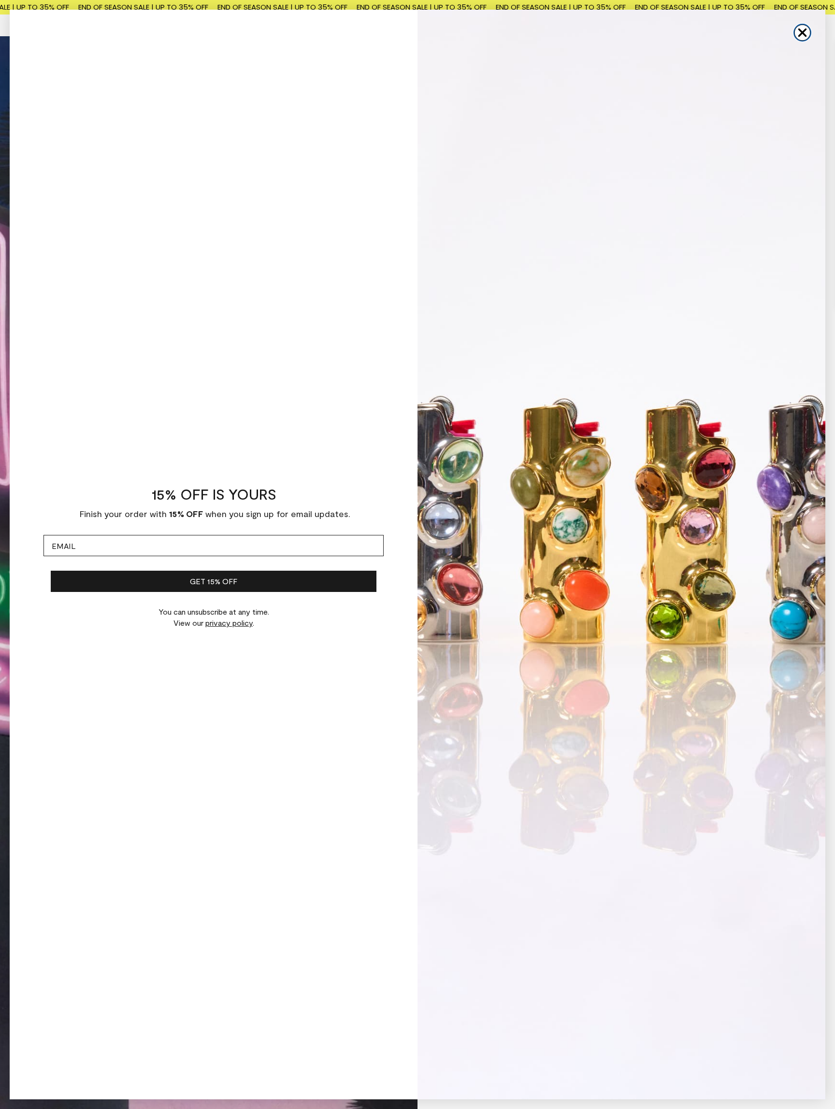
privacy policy (229, 622)
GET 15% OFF (213, 581)
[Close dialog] (802, 32)
